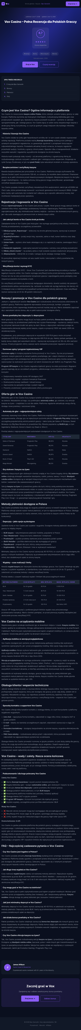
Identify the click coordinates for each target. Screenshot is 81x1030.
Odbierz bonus (50, 998)
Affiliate (48, 1025)
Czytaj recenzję (49, 64)
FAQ (8, 96)
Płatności (10, 92)
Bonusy (9, 88)
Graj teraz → (72, 4)
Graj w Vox (30, 64)
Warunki (42, 1025)
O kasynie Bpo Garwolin (14, 84)
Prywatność (34, 1025)
